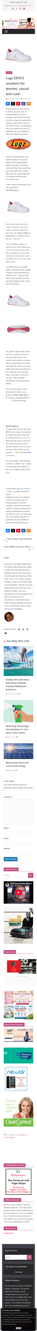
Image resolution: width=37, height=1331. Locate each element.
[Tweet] (13, 103)
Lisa (19, 99)
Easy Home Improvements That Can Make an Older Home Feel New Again (20, 5)
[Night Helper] (18, 19)
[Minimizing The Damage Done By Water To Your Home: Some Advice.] (18, 701)
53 (20, 694)
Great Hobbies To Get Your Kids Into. (17, 548)
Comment (8, 797)
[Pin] (18, 103)
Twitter (10, 491)
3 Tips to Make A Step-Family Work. (19, 540)
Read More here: (21, 1324)
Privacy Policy (8, 1233)
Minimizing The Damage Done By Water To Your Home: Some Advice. (17, 729)
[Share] (8, 103)
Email (6, 838)
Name (7, 828)
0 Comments (26, 99)
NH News (9, 72)
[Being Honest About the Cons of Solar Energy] (18, 745)
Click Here (18, 1272)
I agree (18, 1328)
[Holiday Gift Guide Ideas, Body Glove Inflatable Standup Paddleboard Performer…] (18, 647)
